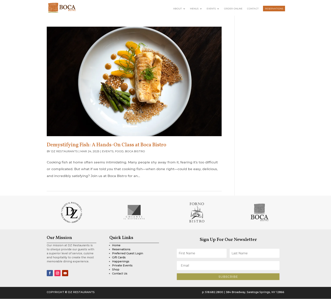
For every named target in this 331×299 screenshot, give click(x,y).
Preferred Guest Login (127, 253)
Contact (253, 8)
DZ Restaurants (64, 151)
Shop (115, 269)
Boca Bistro (135, 151)
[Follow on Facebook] (50, 273)
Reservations (274, 8)
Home (116, 245)
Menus (194, 8)
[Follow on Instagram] (57, 273)
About (177, 8)
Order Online (233, 8)
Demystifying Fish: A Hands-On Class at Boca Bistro (106, 145)
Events (211, 8)
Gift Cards (119, 257)
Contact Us (119, 273)
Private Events (122, 265)
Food (119, 151)
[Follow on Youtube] (65, 273)
